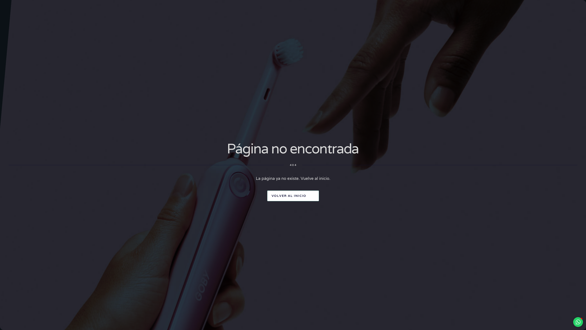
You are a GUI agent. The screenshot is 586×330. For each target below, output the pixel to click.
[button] (578, 322)
